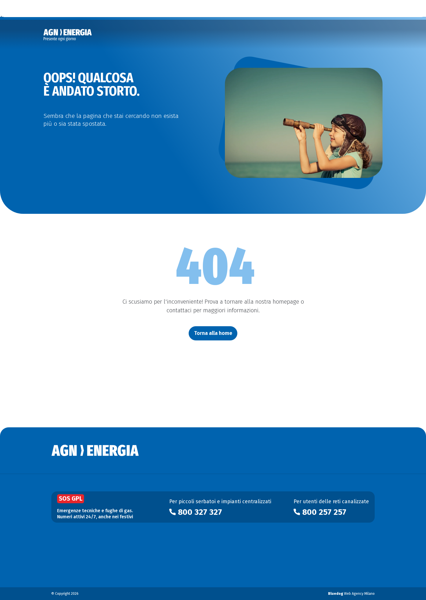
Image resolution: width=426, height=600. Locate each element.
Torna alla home (213, 333)
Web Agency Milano (351, 594)
